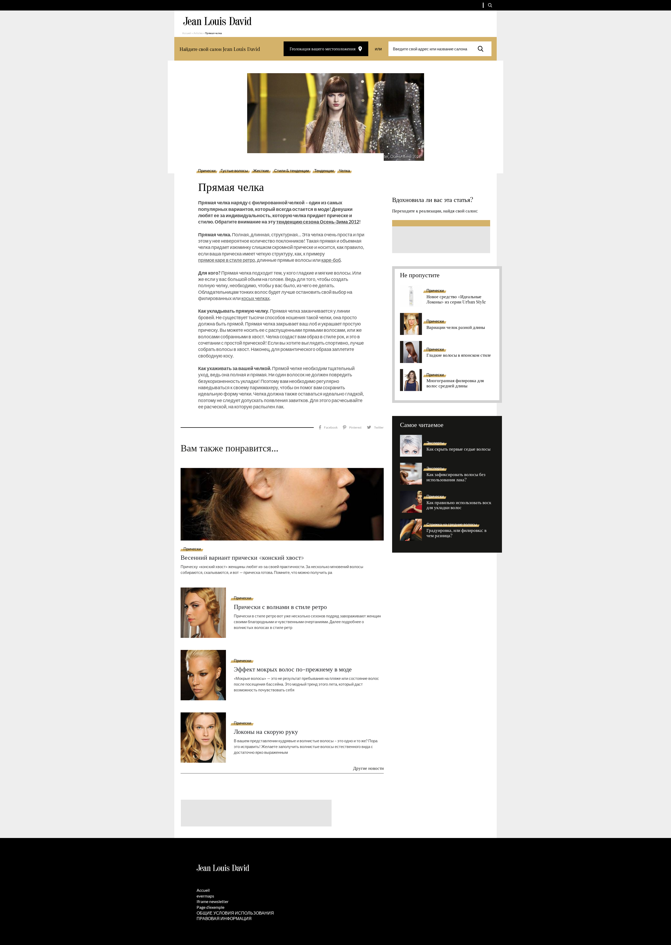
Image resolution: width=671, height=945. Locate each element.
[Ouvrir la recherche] (490, 5)
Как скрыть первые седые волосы (458, 449)
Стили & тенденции (291, 171)
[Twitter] (375, 427)
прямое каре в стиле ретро (226, 260)
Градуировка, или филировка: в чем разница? (456, 533)
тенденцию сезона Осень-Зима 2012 (317, 222)
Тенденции (324, 171)
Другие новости (368, 768)
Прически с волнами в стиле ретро (280, 606)
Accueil (186, 33)
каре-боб (331, 260)
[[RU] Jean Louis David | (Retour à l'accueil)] (217, 21)
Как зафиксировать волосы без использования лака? (455, 477)
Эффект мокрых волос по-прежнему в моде (293, 669)
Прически (206, 171)
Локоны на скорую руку (266, 731)
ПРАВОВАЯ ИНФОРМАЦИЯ (224, 918)
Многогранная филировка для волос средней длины (455, 383)
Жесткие (261, 171)
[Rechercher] (482, 48)
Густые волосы (234, 171)
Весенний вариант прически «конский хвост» (242, 557)
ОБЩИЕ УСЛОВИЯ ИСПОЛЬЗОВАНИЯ (235, 912)
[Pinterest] (352, 427)
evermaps (205, 895)
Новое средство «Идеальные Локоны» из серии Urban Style (456, 299)
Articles (198, 33)
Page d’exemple (210, 907)
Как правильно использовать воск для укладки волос (458, 505)
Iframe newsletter (213, 901)
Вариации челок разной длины (455, 327)
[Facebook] (328, 427)
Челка (344, 171)
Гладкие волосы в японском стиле (458, 355)
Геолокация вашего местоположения (322, 48)
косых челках (255, 298)
